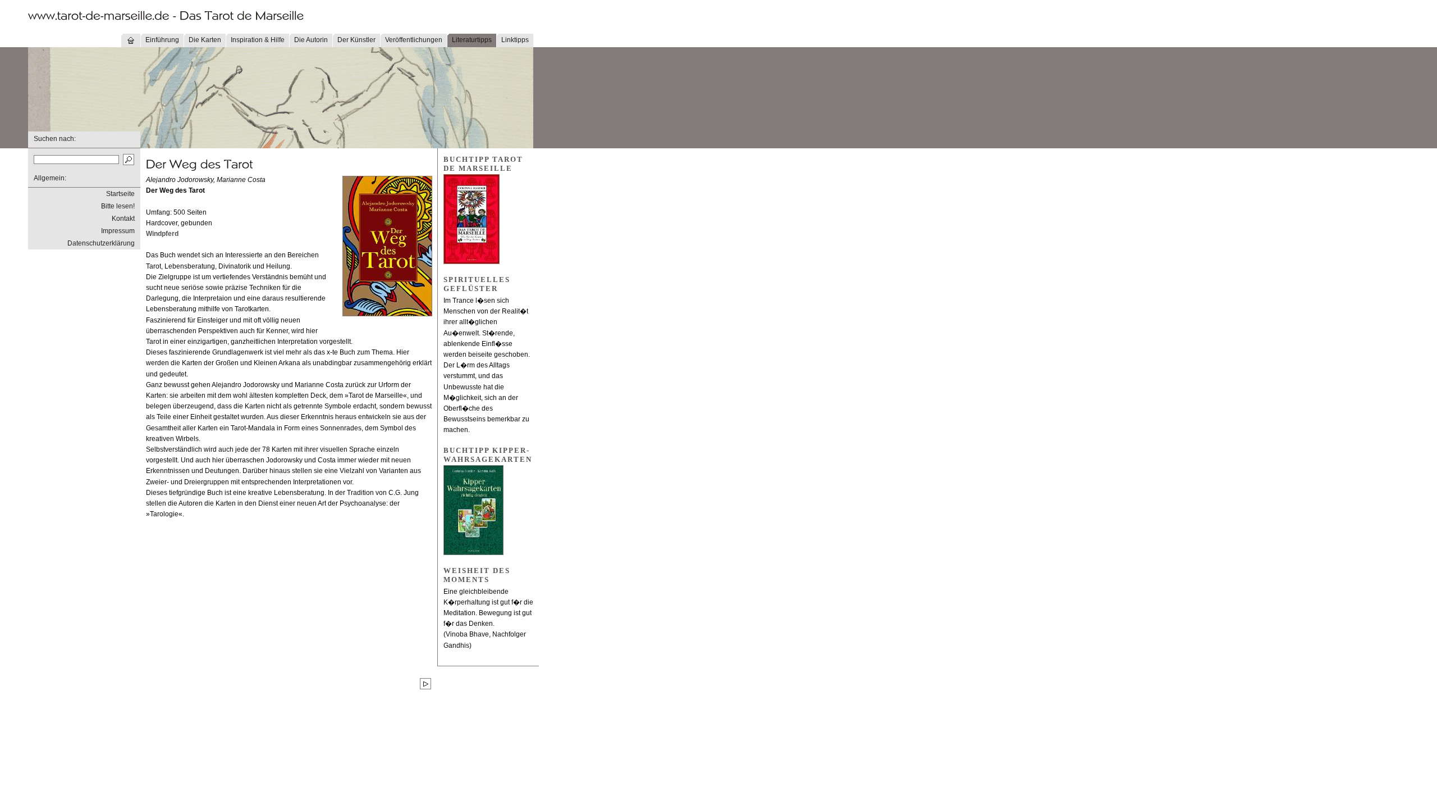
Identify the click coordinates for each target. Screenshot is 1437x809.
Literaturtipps (472, 40)
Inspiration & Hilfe (258, 40)
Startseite (120, 194)
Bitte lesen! (118, 206)
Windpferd (162, 234)
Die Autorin (311, 40)
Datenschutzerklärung (101, 243)
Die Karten (205, 40)
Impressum (118, 231)
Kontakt (123, 218)
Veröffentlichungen (413, 40)
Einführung (162, 40)
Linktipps (515, 40)
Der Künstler (356, 40)
